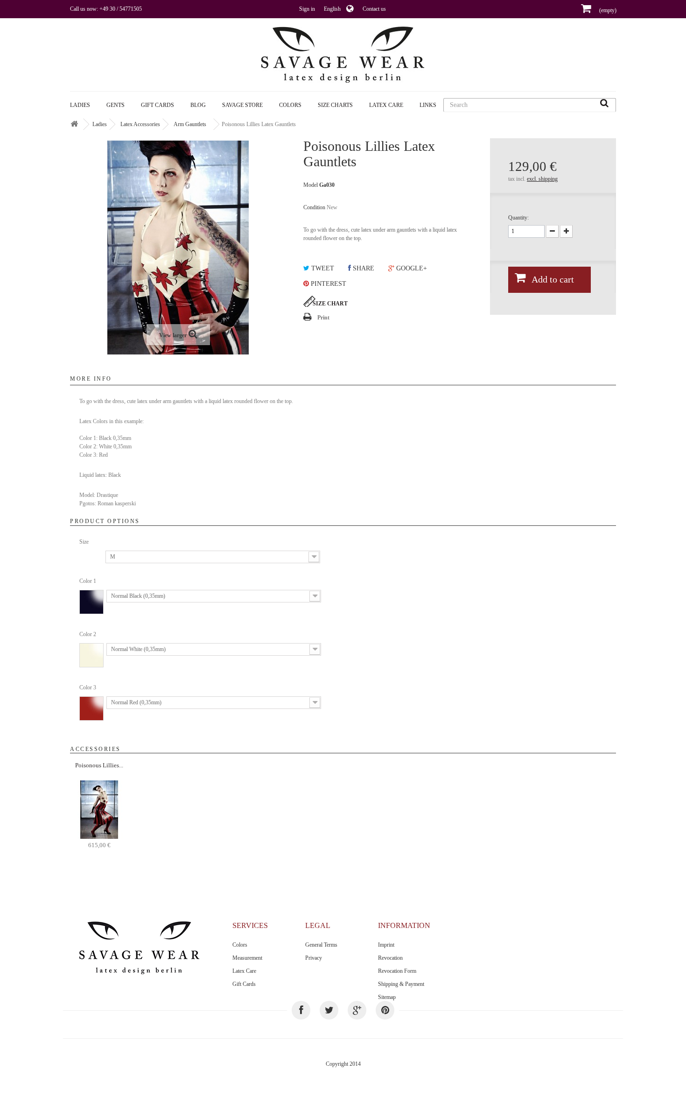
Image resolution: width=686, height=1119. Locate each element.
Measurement (247, 958)
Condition (314, 207)
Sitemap (387, 997)
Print (323, 317)
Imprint (386, 945)
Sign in (307, 9)
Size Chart (330, 303)
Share (362, 268)
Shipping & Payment (401, 984)
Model (310, 185)
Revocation (390, 958)
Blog (198, 105)
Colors (239, 945)
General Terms (321, 945)
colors (290, 105)
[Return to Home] (74, 124)
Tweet (321, 268)
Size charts (335, 105)
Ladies (80, 105)
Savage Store (242, 105)
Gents (115, 105)
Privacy (313, 958)
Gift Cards (157, 105)
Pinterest (327, 283)
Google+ (410, 268)
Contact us (374, 9)
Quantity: (518, 217)
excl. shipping (542, 179)
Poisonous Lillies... (99, 765)
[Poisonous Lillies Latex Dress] (99, 809)
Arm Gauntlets (190, 124)
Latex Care (386, 105)
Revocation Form (397, 971)
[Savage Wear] (343, 55)
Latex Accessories (140, 124)
